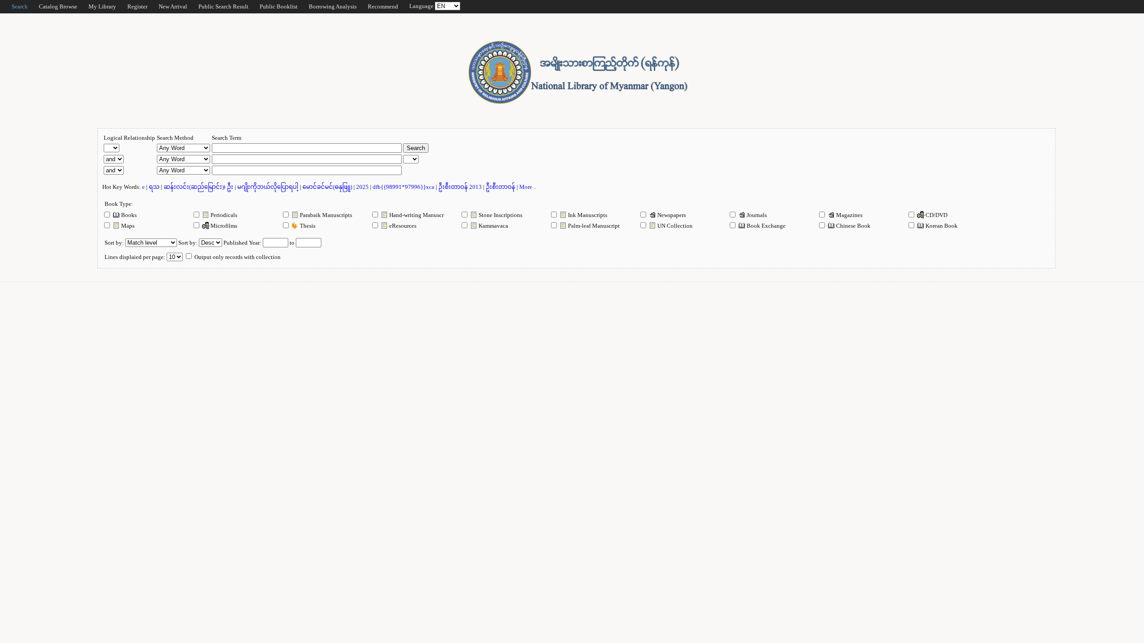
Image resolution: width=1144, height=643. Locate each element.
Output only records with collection (237, 257)
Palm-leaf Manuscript (593, 225)
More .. (527, 187)
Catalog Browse (58, 6)
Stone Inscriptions (499, 215)
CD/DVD (935, 215)
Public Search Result (223, 6)
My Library (102, 6)
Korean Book (941, 225)
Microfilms (223, 225)
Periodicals (223, 215)
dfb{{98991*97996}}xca (404, 187)
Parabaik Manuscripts (325, 215)
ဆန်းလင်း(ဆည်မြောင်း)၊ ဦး (199, 187)
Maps (127, 225)
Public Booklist (279, 6)
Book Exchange (765, 225)
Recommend (383, 6)
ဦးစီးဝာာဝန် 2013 (460, 187)
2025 (363, 187)
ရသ (155, 187)
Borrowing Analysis (333, 6)
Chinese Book (853, 225)
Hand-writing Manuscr (416, 215)
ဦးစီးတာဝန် (501, 187)
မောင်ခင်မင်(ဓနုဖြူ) (328, 187)
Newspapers (671, 215)
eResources (402, 225)
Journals (756, 215)
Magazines (848, 215)
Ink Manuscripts (587, 215)
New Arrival (173, 6)
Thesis (307, 225)
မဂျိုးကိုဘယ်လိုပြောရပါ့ (268, 187)
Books (128, 215)
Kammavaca (492, 225)
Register (137, 6)
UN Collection (674, 225)
